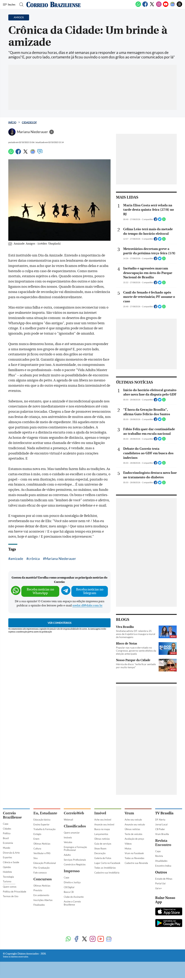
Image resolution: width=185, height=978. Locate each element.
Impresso (72, 871)
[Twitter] (152, 6)
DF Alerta (160, 819)
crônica (34, 558)
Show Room (100, 848)
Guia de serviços (102, 843)
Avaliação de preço (134, 838)
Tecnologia (8, 876)
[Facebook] (145, 6)
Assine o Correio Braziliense (72, 903)
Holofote (7, 871)
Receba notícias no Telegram (89, 591)
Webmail (68, 819)
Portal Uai (160, 883)
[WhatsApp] (138, 6)
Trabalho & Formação (44, 829)
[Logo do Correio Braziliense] (53, 4)
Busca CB (69, 891)
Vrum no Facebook (134, 853)
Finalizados (39, 904)
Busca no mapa (102, 829)
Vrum (129, 813)
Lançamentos (101, 834)
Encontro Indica (163, 865)
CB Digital (69, 887)
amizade (16, 558)
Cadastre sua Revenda (136, 863)
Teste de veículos (133, 834)
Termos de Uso (10, 896)
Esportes (7, 857)
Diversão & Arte (11, 852)
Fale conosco (40, 872)
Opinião (7, 867)
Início (12, 122)
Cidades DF (29, 122)
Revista (159, 855)
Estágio (37, 834)
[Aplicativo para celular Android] (168, 923)
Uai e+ (158, 888)
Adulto (67, 854)
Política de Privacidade (14, 891)
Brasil (6, 838)
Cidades (7, 828)
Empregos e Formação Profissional (75, 849)
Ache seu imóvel (102, 819)
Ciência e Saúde (11, 862)
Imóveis (68, 837)
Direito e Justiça (72, 882)
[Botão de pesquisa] (20, 4)
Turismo (7, 881)
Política (6, 833)
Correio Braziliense (12, 815)
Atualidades (161, 860)
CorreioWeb (74, 813)
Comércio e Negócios (75, 864)
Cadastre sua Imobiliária (106, 872)
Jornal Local (161, 824)
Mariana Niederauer (60, 558)
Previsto (37, 890)
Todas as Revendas (134, 858)
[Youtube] (165, 6)
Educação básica (41, 819)
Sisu (35, 858)
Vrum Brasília (162, 834)
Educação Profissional (44, 863)
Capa (5, 823)
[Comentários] (40, 153)
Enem (36, 838)
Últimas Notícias (41, 843)
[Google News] (172, 6)
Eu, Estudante (45, 813)
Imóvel (100, 813)
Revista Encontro (163, 843)
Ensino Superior (41, 824)
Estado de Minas (163, 878)
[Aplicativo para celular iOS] (168, 912)
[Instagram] (159, 6)
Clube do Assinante (74, 896)
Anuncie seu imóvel (104, 824)
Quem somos (9, 886)
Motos (128, 848)
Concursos (42, 879)
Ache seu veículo (133, 819)
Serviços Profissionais (75, 859)
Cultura (37, 848)
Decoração (100, 853)
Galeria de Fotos (102, 858)
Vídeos (128, 843)
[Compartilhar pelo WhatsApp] (164, 220)
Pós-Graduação (41, 867)
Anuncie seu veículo (135, 824)
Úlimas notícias (102, 838)
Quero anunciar (72, 832)
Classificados (75, 826)
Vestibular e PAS (41, 853)
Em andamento (41, 895)
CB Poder (160, 829)
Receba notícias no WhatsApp (40, 591)
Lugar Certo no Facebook (107, 863)
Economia (8, 842)
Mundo (6, 847)
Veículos (68, 842)
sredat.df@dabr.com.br (87, 605)
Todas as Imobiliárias (105, 867)
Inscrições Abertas (43, 900)
